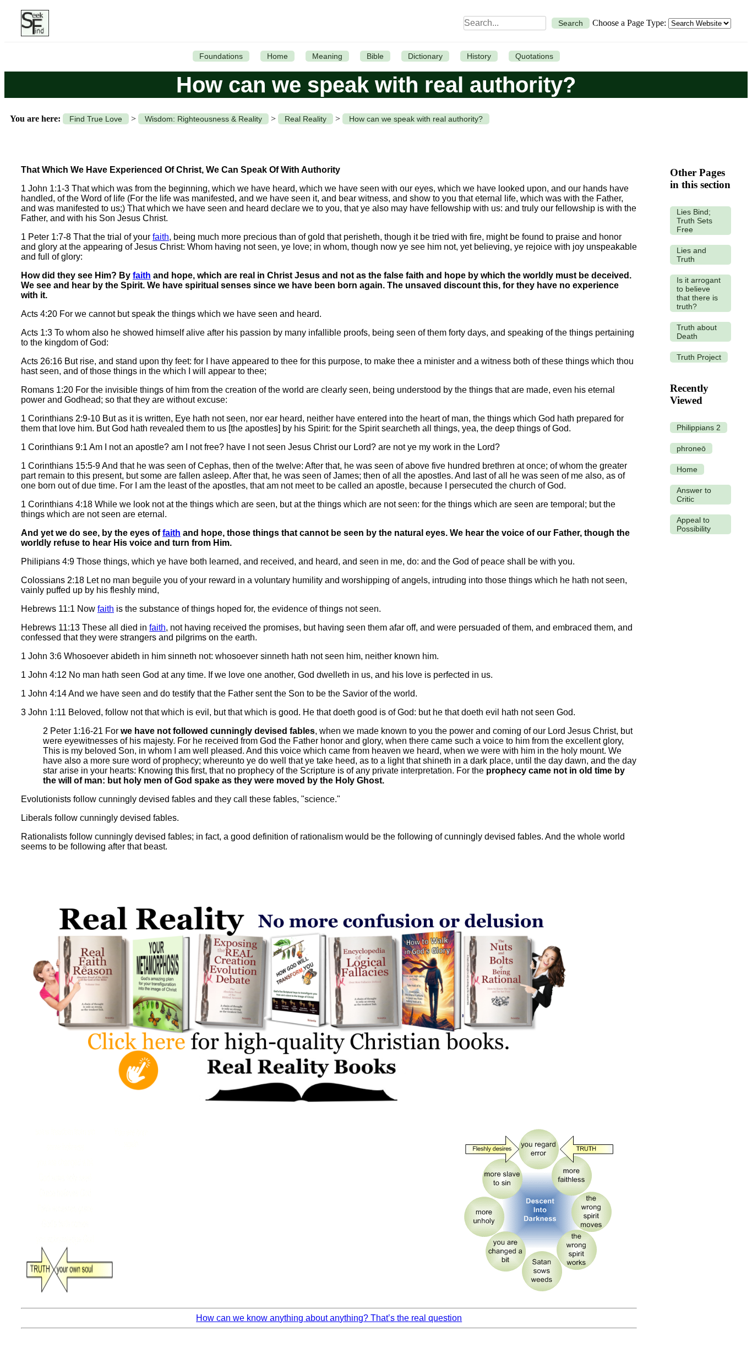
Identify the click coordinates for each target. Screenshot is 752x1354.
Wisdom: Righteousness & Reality (203, 118)
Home (277, 56)
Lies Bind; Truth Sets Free (694, 220)
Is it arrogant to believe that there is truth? (699, 293)
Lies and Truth (691, 255)
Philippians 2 (699, 427)
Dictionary (425, 56)
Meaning (327, 56)
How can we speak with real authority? (416, 118)
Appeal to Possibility (694, 524)
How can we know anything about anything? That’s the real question (329, 1318)
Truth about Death (697, 332)
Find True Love (95, 118)
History (479, 56)
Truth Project (699, 357)
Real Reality (305, 118)
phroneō (691, 448)
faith (160, 237)
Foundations (221, 56)
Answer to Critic (694, 494)
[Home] (32, 23)
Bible (375, 56)
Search (570, 23)
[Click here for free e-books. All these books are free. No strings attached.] (298, 1114)
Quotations (534, 56)
